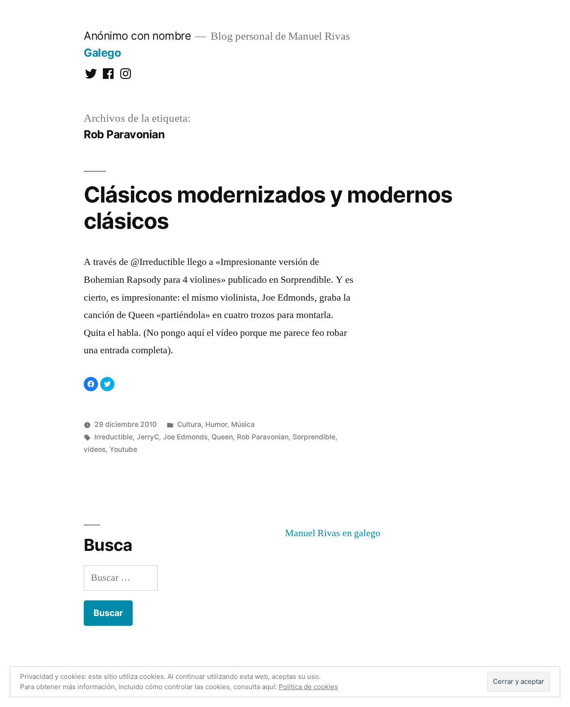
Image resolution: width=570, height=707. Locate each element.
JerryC (148, 437)
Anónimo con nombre (137, 35)
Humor (216, 424)
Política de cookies (308, 686)
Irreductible (113, 437)
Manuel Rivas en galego (332, 533)
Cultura (189, 424)
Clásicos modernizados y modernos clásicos (268, 207)
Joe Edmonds (185, 437)
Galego (102, 52)
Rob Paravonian (263, 437)
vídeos (95, 449)
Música (243, 424)
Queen (222, 437)
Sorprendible (314, 437)
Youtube (123, 449)
